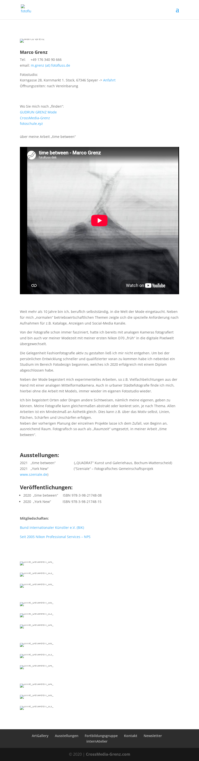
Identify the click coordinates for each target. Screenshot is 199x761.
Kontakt (130, 735)
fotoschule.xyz (31, 123)
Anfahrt (109, 80)
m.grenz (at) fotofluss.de (50, 65)
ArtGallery (40, 735)
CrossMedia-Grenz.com (108, 754)
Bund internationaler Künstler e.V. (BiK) (52, 527)
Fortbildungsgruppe (101, 735)
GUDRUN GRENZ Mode (38, 112)
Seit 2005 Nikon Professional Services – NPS (55, 536)
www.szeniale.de (33, 474)
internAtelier (97, 741)
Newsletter (153, 735)
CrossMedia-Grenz (35, 118)
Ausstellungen (66, 735)
